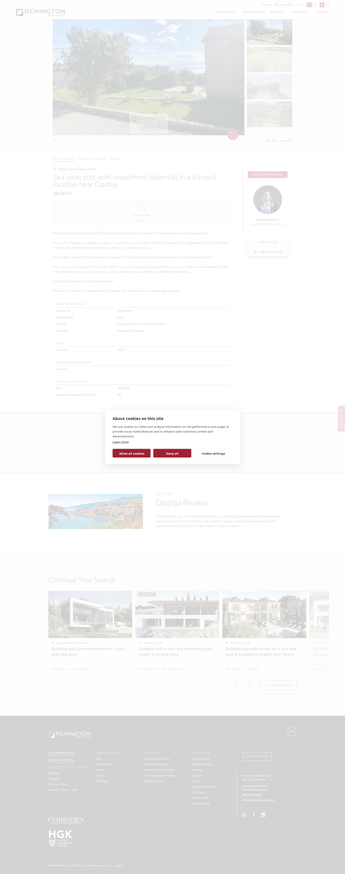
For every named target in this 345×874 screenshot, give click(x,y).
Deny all (172, 453)
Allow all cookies (131, 453)
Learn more (121, 442)
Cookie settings (213, 453)
